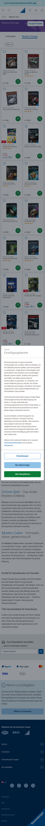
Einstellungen (22, 456)
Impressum (8, 445)
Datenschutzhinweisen (13, 443)
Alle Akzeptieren (22, 474)
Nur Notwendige (22, 465)
